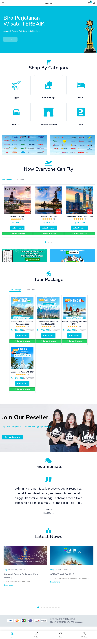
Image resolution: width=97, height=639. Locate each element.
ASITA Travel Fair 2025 (62, 574)
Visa (81, 124)
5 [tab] (50, 607)
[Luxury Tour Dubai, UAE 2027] (22, 358)
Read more (8, 585)
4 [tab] (47, 607)
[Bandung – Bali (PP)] (48, 200)
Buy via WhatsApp (18, 233)
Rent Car (16, 124)
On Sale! (20, 179)
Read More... (48, 513)
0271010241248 (59, 622)
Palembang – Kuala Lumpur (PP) (80, 216)
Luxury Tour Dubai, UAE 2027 (22, 372)
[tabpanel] (17, 211)
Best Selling (7, 179)
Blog (5, 570)
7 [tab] (56, 607)
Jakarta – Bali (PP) (17, 216)
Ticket (16, 98)
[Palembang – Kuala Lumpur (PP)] (79, 200)
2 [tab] (48, 242)
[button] (89, 3)
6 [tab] (53, 607)
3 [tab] (51, 242)
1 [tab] (45, 242)
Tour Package (48, 97)
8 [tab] (59, 607)
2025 (10, 39)
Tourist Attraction (48, 124)
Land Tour (30, 290)
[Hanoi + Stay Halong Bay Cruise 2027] (74, 308)
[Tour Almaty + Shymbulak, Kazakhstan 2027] (48, 308)
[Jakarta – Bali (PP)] (17, 200)
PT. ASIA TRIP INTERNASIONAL (63, 619)
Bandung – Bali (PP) (49, 216)
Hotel (80, 97)
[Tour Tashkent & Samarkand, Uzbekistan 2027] (22, 308)
